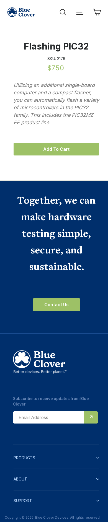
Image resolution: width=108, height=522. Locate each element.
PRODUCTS (24, 457)
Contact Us (56, 304)
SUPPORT (23, 500)
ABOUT (20, 479)
